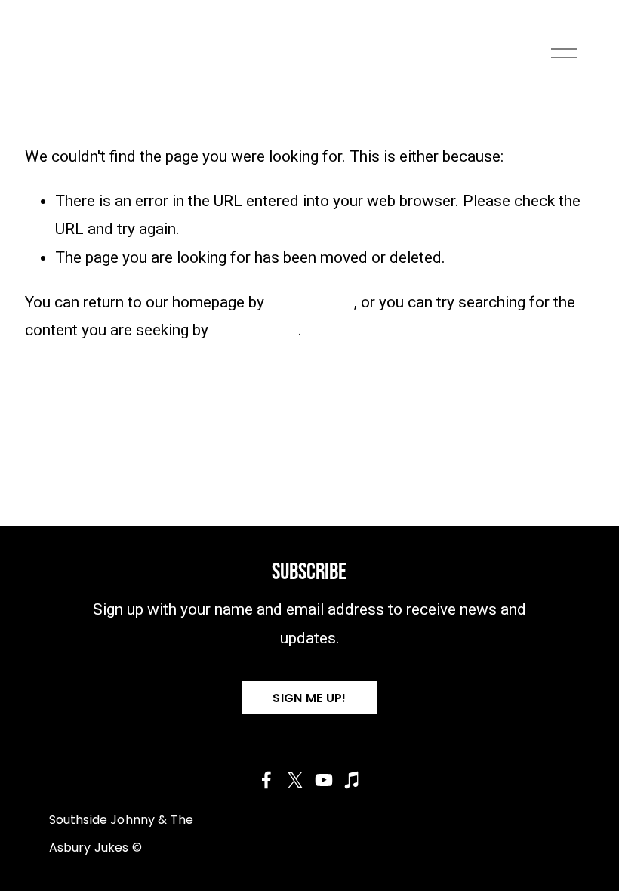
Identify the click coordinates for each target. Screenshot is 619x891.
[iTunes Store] (352, 780)
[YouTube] (324, 780)
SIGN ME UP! (309, 698)
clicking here (311, 302)
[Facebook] (266, 780)
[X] (295, 780)
